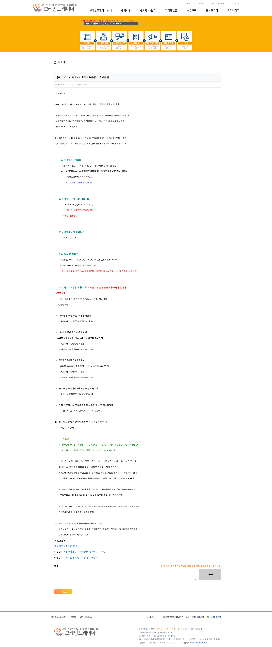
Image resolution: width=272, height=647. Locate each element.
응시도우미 (212, 10)
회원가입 (202, 3)
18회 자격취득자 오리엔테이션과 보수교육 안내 (85, 551)
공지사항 (126, 10)
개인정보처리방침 (58, 617)
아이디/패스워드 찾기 (220, 3)
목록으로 (63, 592)
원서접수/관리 (148, 10)
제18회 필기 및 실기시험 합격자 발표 (79, 557)
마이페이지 (233, 10)
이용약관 (72, 617)
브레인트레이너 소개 (100, 10)
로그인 (236, 3)
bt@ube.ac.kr (202, 642)
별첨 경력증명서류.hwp (65, 545)
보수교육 (191, 10)
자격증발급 (171, 10)
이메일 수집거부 (85, 617)
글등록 (210, 574)
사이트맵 (189, 3)
